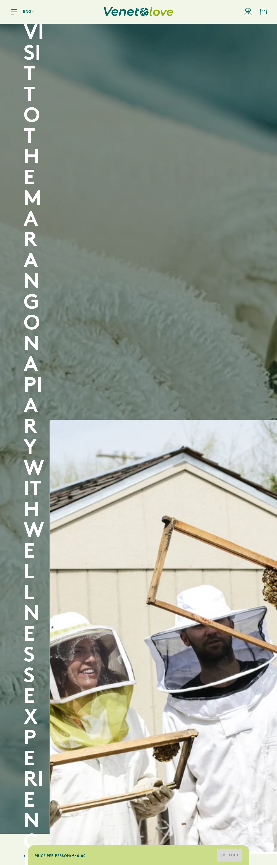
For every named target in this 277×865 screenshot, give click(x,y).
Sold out (229, 854)
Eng (27, 11)
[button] (13, 11)
